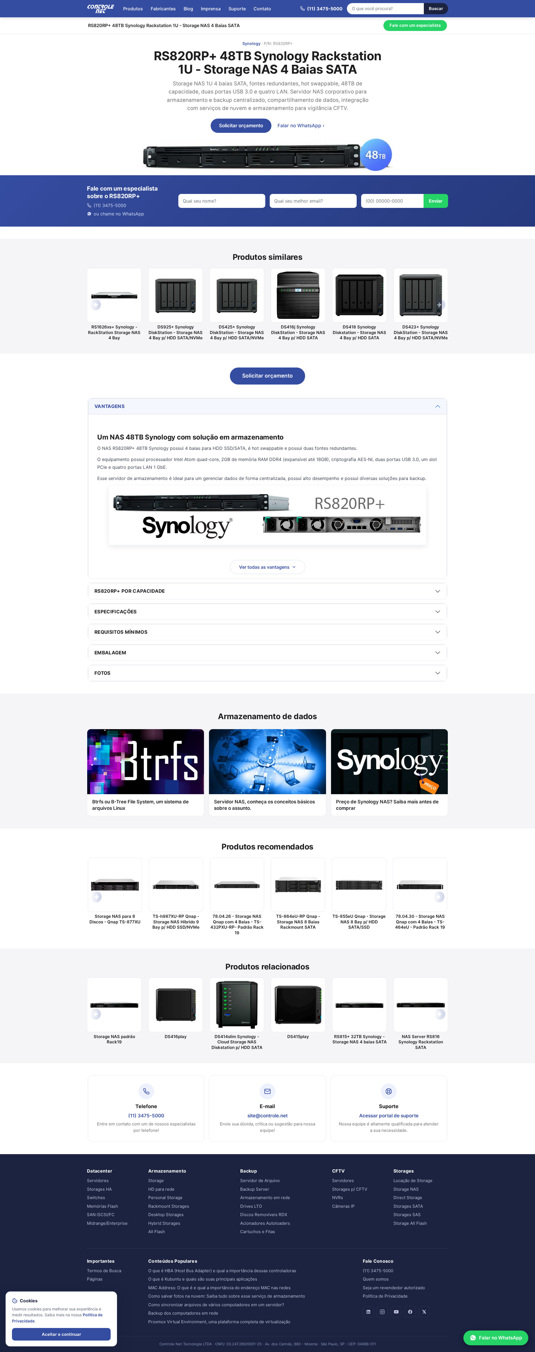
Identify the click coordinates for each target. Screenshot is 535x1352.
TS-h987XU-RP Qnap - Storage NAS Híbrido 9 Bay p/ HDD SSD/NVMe (176, 922)
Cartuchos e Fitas (257, 1231)
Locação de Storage (412, 1180)
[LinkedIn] (368, 1311)
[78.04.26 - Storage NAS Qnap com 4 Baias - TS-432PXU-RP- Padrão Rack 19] (237, 885)
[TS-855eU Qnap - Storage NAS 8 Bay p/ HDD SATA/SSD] (359, 885)
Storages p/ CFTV (349, 1189)
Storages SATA (408, 1206)
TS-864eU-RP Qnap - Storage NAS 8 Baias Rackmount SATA (298, 922)
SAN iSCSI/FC (101, 1214)
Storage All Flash (410, 1223)
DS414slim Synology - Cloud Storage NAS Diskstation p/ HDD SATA (236, 1042)
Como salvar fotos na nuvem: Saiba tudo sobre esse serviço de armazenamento (226, 1296)
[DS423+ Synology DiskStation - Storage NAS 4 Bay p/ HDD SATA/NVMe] (420, 295)
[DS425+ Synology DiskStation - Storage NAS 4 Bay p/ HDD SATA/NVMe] (237, 295)
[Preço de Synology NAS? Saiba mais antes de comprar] (389, 761)
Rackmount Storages (168, 1206)
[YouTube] (396, 1311)
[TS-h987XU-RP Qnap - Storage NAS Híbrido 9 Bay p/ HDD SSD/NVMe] (176, 885)
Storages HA (99, 1189)
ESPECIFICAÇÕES (115, 611)
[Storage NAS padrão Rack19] (114, 1005)
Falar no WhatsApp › (301, 125)
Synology (251, 43)
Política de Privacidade (385, 1296)
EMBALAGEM (110, 652)
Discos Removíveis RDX (263, 1214)
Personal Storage (165, 1197)
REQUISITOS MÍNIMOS (120, 632)
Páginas (95, 1279)
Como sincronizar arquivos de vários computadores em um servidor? (216, 1304)
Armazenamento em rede (265, 1197)
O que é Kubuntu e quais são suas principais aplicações (202, 1279)
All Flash (156, 1231)
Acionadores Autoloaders (265, 1223)
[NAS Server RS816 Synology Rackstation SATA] (420, 1005)
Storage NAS (406, 1189)
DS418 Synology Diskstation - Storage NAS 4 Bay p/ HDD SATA (359, 332)
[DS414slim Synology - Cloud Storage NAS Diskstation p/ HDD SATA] (237, 1005)
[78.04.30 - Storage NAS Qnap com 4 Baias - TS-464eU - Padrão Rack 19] (420, 885)
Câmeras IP (343, 1206)
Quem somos (376, 1279)
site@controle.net (267, 1115)
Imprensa (211, 8)
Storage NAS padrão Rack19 (114, 1039)
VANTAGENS (109, 406)
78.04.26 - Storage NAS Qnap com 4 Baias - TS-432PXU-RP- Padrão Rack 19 (237, 924)
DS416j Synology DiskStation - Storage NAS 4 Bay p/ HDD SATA (298, 332)
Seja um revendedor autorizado (394, 1287)
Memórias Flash (102, 1206)
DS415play (298, 1036)
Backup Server (254, 1189)
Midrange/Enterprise (107, 1223)
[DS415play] (298, 1005)
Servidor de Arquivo (260, 1180)
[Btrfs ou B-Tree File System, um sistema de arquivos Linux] (145, 761)
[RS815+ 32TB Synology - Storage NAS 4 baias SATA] (359, 1005)
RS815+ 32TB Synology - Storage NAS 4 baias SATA (359, 1039)
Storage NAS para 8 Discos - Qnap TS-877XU (114, 919)
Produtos (133, 8)
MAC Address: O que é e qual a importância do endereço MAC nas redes (219, 1287)
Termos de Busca (104, 1270)
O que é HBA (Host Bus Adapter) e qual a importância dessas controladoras (222, 1270)
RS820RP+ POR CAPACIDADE (129, 591)
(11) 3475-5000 (146, 1115)
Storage (156, 1180)
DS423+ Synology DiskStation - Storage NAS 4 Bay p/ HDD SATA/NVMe (421, 332)
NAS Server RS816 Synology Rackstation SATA (420, 1042)
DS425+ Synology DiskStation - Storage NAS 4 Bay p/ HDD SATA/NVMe (237, 332)
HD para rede (161, 1189)
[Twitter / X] (424, 1311)
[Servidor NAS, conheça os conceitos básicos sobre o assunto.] (267, 761)
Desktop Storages (166, 1214)
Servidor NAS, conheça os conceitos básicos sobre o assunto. (264, 805)
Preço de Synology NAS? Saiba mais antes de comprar (387, 805)
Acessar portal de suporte (389, 1115)
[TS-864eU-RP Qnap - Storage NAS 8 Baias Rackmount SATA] (298, 885)
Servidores (98, 1180)
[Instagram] (382, 1311)
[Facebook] (410, 1311)
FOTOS (102, 673)
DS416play (176, 1036)
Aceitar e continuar (61, 1334)
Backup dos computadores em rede (183, 1313)
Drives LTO (251, 1206)
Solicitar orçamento (241, 125)
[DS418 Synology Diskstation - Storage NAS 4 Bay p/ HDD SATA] (359, 295)
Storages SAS (407, 1214)
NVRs (337, 1197)
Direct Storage (407, 1197)
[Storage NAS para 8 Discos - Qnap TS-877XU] (115, 885)
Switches (96, 1197)
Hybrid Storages (164, 1223)
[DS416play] (175, 1005)
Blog (188, 8)
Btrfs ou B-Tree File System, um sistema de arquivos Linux (140, 805)
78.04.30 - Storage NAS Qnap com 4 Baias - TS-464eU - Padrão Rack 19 (420, 922)
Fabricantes (163, 8)
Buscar (436, 8)
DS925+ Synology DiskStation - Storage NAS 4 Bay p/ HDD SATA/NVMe (176, 332)
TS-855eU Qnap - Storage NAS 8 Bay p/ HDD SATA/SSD (359, 922)
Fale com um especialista (415, 25)
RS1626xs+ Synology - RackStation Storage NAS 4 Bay (114, 332)
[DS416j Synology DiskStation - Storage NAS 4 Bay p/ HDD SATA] (298, 295)
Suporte (237, 8)
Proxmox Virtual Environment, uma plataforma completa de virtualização (219, 1321)
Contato (262, 8)
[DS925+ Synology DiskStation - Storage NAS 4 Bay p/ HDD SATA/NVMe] (175, 295)
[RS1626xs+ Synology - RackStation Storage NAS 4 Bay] (114, 295)
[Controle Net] (101, 9)
